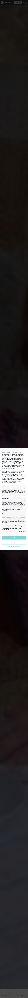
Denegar (14, 542)
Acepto (14, 538)
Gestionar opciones (14, 546)
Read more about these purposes (10, 533)
